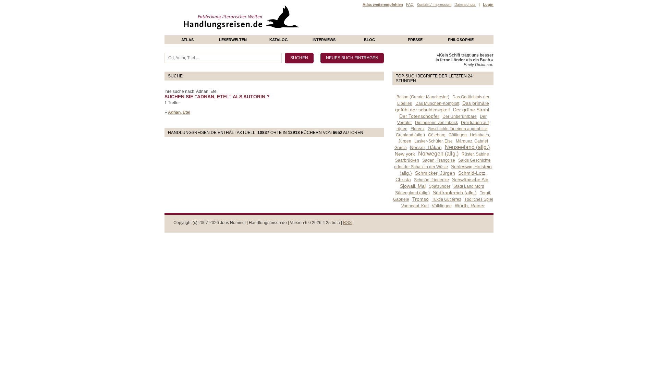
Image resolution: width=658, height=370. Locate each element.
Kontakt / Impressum (434, 4)
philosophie (461, 40)
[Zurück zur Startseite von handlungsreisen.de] (291, 32)
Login (488, 4)
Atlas (187, 40)
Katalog (278, 40)
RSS (347, 222)
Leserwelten (233, 40)
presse (415, 40)
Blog (369, 40)
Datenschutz (465, 4)
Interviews (324, 40)
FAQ (410, 4)
